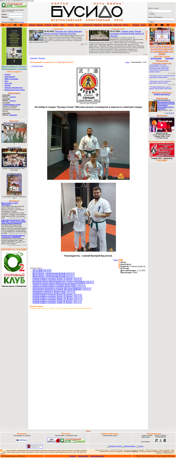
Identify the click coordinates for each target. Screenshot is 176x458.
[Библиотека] (168, 25)
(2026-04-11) (59, 284)
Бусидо (7, 74)
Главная (32, 25)
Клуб (62, 25)
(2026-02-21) (62, 288)
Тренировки (87, 25)
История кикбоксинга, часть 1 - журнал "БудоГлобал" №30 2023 (160, 87)
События (47, 25)
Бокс (6, 81)
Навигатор (118, 25)
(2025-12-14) (57, 301)
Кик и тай (8, 83)
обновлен (12, 97)
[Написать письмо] (15, 25)
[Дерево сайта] (9, 25)
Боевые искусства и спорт (15, 90)
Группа (55, 25)
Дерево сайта (83, 456)
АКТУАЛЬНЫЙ (156, 58)
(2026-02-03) (57, 294)
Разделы (39, 25)
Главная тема (127, 31)
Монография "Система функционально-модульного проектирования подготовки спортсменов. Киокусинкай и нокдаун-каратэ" (159, 68)
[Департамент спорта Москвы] (35, 448)
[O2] (14, 7)
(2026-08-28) (42, 270)
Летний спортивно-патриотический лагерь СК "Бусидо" (127, 33)
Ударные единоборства (14, 87)
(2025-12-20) (57, 298)
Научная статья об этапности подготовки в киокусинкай (160, 82)
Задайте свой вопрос (162, 94)
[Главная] (3, 25)
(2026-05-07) (63, 281)
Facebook (135, 25)
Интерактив (107, 25)
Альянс (70, 25)
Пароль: (5, 17)
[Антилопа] (22, 441)
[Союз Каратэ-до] (53, 442)
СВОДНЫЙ (169, 58)
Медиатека (98, 25)
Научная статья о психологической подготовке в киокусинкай (162, 76)
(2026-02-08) (54, 291)
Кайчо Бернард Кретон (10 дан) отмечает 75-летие (63, 32)
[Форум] (21, 25)
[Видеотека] (162, 25)
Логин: (4, 14)
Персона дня (61, 31)
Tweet (127, 62)
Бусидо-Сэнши (37, 66)
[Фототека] (156, 25)
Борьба (7, 85)
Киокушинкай (10, 76)
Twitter (143, 25)
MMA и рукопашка (11, 79)
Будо (77, 25)
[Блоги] (150, 25)
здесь (22, 22)
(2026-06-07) (54, 273)
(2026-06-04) (57, 278)
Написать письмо (97, 456)
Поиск (125, 25)
